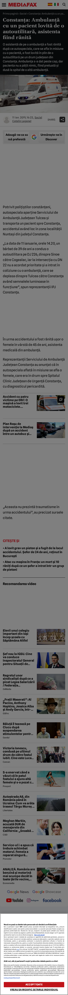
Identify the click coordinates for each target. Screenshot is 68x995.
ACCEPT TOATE (34, 984)
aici (18, 949)
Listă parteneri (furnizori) (12, 978)
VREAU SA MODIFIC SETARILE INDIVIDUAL (34, 989)
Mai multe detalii (39, 935)
